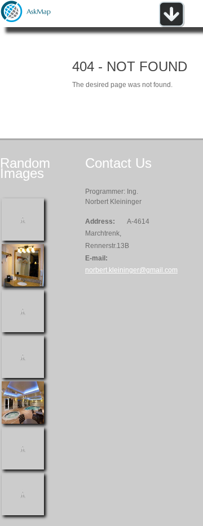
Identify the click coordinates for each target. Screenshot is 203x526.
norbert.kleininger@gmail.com (131, 270)
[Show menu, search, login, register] (171, 25)
